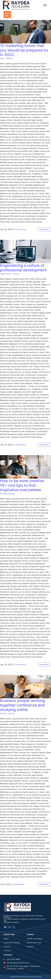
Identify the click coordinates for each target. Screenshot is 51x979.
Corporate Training (11, 942)
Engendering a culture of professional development (23, 267)
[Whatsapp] (13, 927)
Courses (7, 946)
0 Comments (20, 229)
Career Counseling (34, 938)
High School (5, 274)
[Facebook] (5, 927)
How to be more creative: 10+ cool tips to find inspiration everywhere (22, 485)
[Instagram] (9, 927)
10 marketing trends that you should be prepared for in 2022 (24, 50)
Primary (9, 58)
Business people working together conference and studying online (22, 705)
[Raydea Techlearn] (20, 5)
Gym (2, 58)
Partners (30, 946)
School (11, 493)
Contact (7, 950)
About (6, 938)
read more (44, 229)
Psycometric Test (34, 942)
